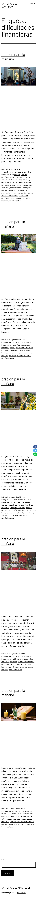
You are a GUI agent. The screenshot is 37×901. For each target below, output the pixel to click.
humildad (4, 353)
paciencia (12, 356)
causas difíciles (27, 659)
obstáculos (5, 188)
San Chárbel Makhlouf (16, 887)
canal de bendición (17, 177)
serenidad (20, 356)
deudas (12, 348)
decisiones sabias (7, 182)
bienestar (17, 659)
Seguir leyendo (14, 162)
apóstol (17, 175)
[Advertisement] (18, 109)
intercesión (13, 353)
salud (20, 669)
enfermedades (6, 664)
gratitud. (29, 350)
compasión (5, 662)
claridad (11, 180)
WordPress (21, 893)
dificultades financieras (23, 182)
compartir (17, 180)
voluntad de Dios (15, 201)
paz (14, 190)
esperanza (5, 185)
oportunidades (15, 188)
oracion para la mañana (17, 513)
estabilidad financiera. (17, 350)
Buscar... (4, 860)
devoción (13, 662)
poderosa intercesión (18, 193)
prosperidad (13, 195)
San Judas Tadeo (16, 198)
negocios (21, 353)
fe (10, 185)
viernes (12, 358)
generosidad (16, 185)
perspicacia (5, 193)
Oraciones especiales (23, 172)
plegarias (4, 669)
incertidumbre (27, 185)
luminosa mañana (16, 822)
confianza (25, 180)
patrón (10, 190)
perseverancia (22, 190)
